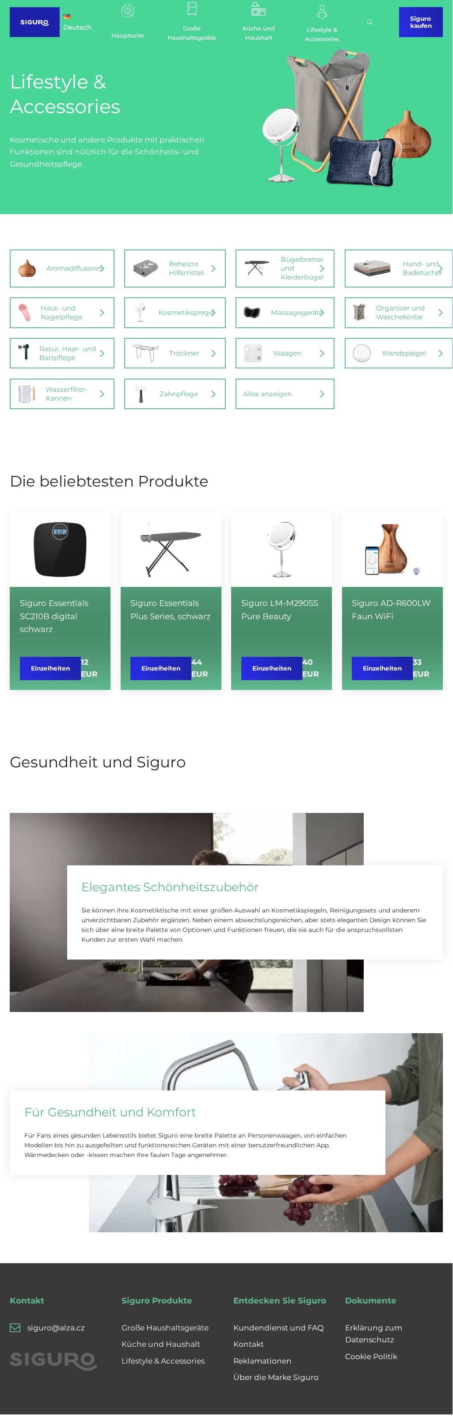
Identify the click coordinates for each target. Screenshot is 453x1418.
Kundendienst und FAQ (278, 1327)
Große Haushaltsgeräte (165, 1327)
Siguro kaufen (421, 22)
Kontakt (248, 1344)
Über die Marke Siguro (276, 1377)
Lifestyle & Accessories (163, 1360)
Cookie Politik (371, 1356)
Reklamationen (262, 1360)
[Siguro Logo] (35, 22)
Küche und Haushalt (161, 1344)
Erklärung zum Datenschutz (373, 1333)
